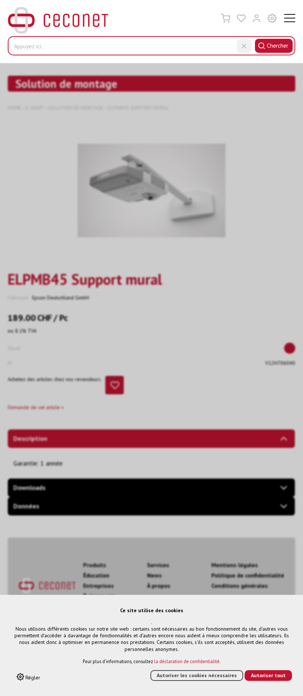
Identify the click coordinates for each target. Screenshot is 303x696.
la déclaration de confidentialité (186, 661)
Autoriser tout (268, 675)
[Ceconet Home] (58, 21)
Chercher (277, 45)
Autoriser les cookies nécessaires (197, 675)
